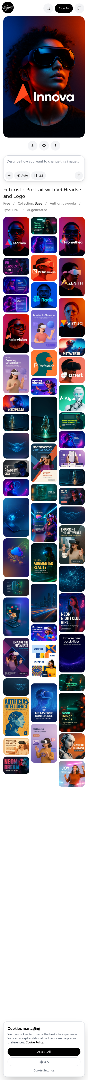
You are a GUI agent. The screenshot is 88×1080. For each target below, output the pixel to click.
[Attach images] (9, 175)
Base (38, 203)
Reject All (44, 1062)
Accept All (44, 1052)
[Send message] (79, 175)
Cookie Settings (44, 1070)
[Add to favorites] (44, 146)
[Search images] (48, 8)
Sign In (64, 8)
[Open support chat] (79, 8)
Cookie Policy (34, 1042)
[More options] (55, 146)
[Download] (32, 146)
